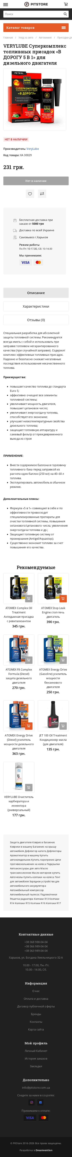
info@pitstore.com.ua (36, 1087)
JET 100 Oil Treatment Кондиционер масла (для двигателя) (53, 740)
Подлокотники (48, 894)
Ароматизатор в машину (24, 855)
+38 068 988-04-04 (36, 942)
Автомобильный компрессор (27, 890)
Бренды (36, 1014)
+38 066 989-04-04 (36, 946)
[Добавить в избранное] (30, 193)
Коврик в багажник (43, 842)
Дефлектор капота (35, 851)
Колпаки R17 (53, 903)
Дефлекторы (54, 851)
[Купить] (63, 598)
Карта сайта (36, 1029)
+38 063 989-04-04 (36, 951)
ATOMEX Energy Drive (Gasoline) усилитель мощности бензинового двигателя (53, 678)
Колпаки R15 (22, 903)
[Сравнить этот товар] (42, 193)
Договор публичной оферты (36, 1006)
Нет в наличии (35, 181)
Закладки (36, 1066)
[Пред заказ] (28, 598)
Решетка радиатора (21, 898)
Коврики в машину (21, 846)
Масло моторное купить (46, 872)
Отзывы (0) (36, 320)
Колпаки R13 (41, 898)
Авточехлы (16, 877)
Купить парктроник (42, 859)
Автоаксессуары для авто (25, 868)
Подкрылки (53, 864)
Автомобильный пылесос (25, 894)
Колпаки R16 (37, 903)
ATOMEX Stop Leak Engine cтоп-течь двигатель (53, 612)
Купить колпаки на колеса (38, 877)
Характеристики (36, 306)
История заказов (36, 1058)
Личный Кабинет (36, 1051)
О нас (36, 991)
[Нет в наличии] (63, 726)
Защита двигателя (21, 842)
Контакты (36, 1022)
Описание (36, 293)
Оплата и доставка (36, 999)
